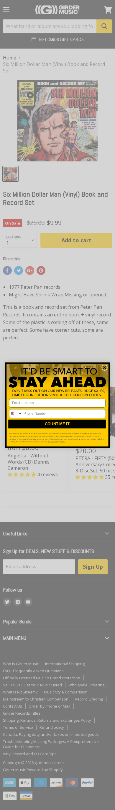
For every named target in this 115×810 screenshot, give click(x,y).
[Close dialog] (104, 367)
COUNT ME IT (57, 423)
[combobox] (15, 413)
